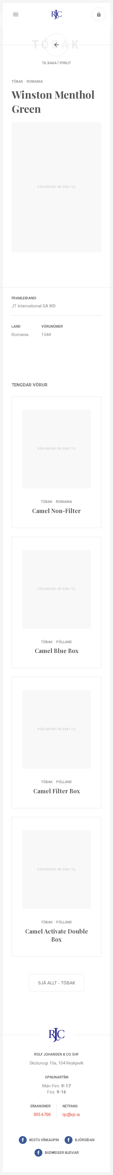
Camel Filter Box (56, 742)
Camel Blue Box (56, 602)
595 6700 (42, 1114)
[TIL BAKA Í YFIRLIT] (56, 44)
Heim (56, 14)
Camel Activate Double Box (56, 886)
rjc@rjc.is (71, 1114)
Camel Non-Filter (56, 462)
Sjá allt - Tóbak (56, 983)
